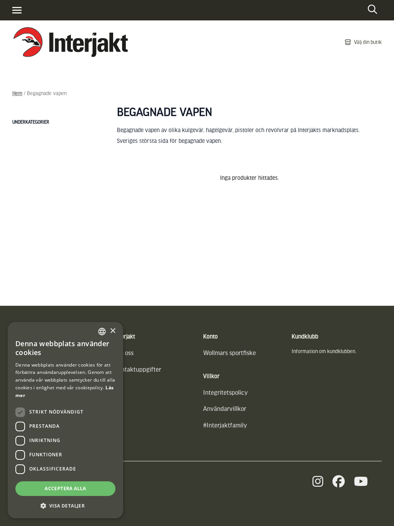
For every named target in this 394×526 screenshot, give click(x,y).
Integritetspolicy (225, 392)
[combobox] (102, 331)
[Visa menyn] (17, 10)
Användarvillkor (224, 408)
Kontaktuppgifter (138, 369)
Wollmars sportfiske (229, 352)
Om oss (124, 352)
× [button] (112, 331)
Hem (17, 93)
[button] (65, 506)
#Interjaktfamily (225, 425)
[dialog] (65, 420)
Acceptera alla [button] (65, 488)
